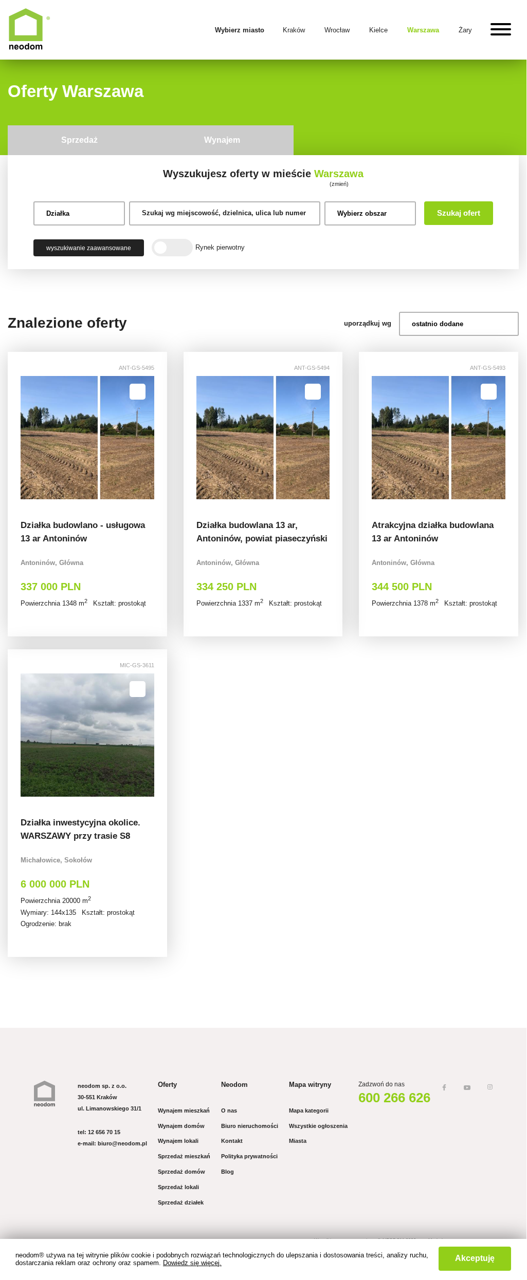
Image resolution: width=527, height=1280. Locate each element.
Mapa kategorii (309, 1110)
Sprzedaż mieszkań (184, 1156)
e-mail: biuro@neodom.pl (112, 1143)
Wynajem (222, 140)
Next (145, 437)
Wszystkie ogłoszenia (318, 1126)
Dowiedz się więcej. (192, 1263)
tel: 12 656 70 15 (99, 1132)
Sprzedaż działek (181, 1202)
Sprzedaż (79, 140)
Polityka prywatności (249, 1156)
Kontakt (232, 1141)
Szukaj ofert (458, 213)
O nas (229, 1110)
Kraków (294, 30)
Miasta (297, 1141)
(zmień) (339, 184)
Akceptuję (475, 1258)
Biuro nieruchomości (249, 1126)
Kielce (378, 30)
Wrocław (337, 30)
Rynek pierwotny (220, 247)
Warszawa (423, 30)
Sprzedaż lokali (178, 1187)
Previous (30, 437)
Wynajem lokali (178, 1141)
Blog (227, 1172)
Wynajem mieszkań (184, 1110)
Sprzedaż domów (181, 1172)
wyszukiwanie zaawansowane (88, 247)
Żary (465, 30)
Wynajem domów (181, 1126)
